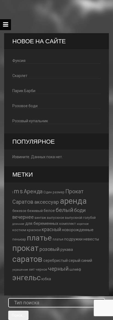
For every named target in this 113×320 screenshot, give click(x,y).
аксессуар (46, 202)
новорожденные (78, 229)
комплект (67, 224)
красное (34, 230)
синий (86, 260)
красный (51, 229)
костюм (19, 230)
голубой (89, 218)
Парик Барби (23, 91)
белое (49, 210)
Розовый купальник (30, 121)
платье (39, 237)
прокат (25, 248)
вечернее (23, 217)
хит (32, 269)
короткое (83, 224)
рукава (66, 249)
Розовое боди (25, 106)
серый (74, 260)
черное (41, 269)
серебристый (55, 260)
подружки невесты (81, 239)
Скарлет (19, 75)
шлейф (75, 269)
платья (58, 239)
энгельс (26, 277)
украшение (20, 269)
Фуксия (19, 60)
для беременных (41, 223)
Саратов (22, 202)
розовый (49, 249)
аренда (73, 201)
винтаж (40, 218)
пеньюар (19, 239)
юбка (46, 279)
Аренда (33, 191)
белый (64, 210)
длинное (18, 224)
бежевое (19, 211)
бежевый (35, 211)
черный (58, 268)
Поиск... (18, 315)
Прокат (74, 191)
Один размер (53, 192)
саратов (27, 259)
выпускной (73, 218)
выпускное (55, 218)
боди (80, 210)
